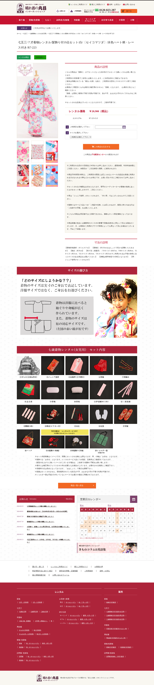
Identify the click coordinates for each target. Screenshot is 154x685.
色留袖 (21, 647)
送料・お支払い (115, 4)
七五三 (25, 33)
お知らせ (62, 11)
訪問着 (21, 656)
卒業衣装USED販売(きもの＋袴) (116, 629)
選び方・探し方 (38, 567)
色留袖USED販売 (125, 647)
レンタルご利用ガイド (79, 4)
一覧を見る (68, 499)
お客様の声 (99, 567)
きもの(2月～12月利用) (26, 634)
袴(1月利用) (37, 630)
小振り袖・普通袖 (25, 621)
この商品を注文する (102, 147)
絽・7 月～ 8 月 (83, 602)
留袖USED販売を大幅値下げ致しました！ (40, 516)
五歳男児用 (34, 611)
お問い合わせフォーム (60, 575)
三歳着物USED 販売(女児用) (115, 619)
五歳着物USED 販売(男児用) (115, 615)
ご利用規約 (77, 11)
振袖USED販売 (111, 602)
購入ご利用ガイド (98, 4)
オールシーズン (71, 602)
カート (129, 11)
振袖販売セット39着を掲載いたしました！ (40, 522)
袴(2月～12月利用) (42, 634)
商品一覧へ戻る (77, 485)
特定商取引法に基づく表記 (42, 571)
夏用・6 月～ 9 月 (88, 615)
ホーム (19, 33)
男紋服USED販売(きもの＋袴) (116, 638)
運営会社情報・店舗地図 (68, 571)
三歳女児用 (44, 611)
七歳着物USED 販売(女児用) (115, 611)
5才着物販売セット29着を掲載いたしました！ (42, 506)
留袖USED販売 (111, 647)
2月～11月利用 (37, 602)
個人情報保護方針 (39, 575)
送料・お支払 (105, 571)
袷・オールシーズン (32, 643)
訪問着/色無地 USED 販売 (115, 656)
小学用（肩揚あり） (41, 621)
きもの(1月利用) (24, 630)
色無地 (21, 660)
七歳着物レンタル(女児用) (38, 33)
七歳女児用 (22, 611)
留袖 (20, 643)
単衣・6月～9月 (47, 643)
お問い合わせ (130, 4)
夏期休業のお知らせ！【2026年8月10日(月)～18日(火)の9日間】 (47, 511)
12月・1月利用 (23, 602)
